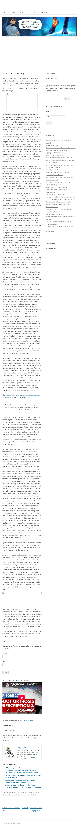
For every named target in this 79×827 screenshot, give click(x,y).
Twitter (33, 757)
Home (4, 12)
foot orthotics (16, 795)
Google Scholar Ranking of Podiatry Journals (59, 204)
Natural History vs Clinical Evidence (56, 187)
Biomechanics (22, 792)
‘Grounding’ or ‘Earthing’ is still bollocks (57, 170)
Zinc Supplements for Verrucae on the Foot (59, 158)
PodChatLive (16, 680)
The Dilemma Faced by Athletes (55, 155)
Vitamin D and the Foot (53, 167)
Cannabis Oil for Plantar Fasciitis (55, 194)
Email (4, 662)
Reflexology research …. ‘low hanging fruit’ (58, 209)
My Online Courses (51, 224)
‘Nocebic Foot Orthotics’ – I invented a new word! (23, 787)
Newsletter (44, 12)
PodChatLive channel (26, 721)
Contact (32, 12)
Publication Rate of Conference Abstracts (20, 780)
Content (22, 12)
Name (4, 653)
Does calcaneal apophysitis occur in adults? (59, 150)
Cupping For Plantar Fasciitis (54, 153)
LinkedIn (19, 759)
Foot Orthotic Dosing (52, 212)
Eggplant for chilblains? (53, 145)
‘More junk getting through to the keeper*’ (21, 785)
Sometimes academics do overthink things (21, 770)
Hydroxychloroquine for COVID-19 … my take (59, 165)
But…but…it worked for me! (54, 214)
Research (29, 792)
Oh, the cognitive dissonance (16, 768)
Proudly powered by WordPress (11, 823)
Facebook (28, 759)
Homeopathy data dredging (16, 783)
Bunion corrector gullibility (54, 185)
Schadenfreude (50, 231)
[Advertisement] (39, 54)
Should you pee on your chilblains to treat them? (61, 148)
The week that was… (52, 207)
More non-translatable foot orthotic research (22, 773)
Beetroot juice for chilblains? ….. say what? (58, 182)
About (13, 12)
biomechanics (6, 795)
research (23, 795)
